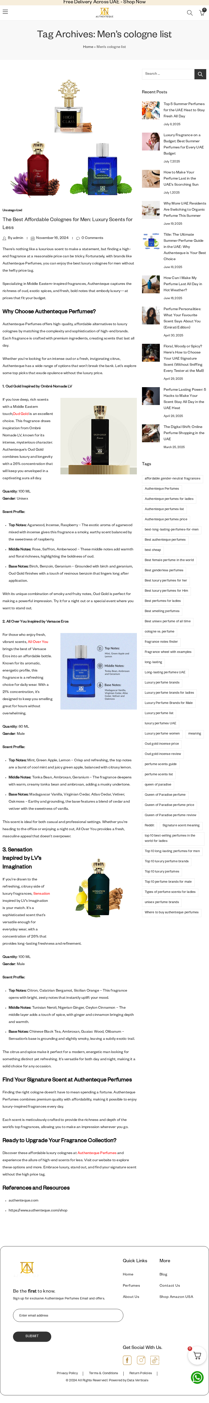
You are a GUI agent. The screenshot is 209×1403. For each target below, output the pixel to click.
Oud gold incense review (163, 754)
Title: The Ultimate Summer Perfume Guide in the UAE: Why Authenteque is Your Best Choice (185, 247)
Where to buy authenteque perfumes (172, 913)
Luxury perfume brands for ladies (169, 693)
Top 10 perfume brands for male (168, 882)
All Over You (38, 642)
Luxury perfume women (162, 734)
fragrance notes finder (161, 642)
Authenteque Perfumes (96, 1154)
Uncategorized (12, 210)
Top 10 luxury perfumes (162, 872)
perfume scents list (159, 775)
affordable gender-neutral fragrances (172, 479)
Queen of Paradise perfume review (170, 815)
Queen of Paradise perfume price (169, 805)
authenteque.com (23, 1201)
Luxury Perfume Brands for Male (169, 703)
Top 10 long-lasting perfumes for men (172, 851)
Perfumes (131, 1286)
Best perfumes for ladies (163, 601)
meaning (194, 734)
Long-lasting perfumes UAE (165, 673)
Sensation (41, 894)
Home (88, 47)
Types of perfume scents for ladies (170, 892)
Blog (163, 1275)
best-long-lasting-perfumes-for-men (172, 530)
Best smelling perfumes (162, 611)
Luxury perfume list (159, 713)
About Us (131, 1297)
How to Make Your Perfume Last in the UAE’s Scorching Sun (181, 179)
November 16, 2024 (52, 238)
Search (200, 74)
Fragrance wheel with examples (168, 652)
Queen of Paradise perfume (165, 795)
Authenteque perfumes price (166, 520)
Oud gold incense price (162, 744)
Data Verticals (137, 1381)
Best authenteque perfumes (165, 540)
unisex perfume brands (162, 902)
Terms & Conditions (103, 1373)
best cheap (153, 550)
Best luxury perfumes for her (166, 581)
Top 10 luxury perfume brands (167, 862)
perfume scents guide (161, 764)
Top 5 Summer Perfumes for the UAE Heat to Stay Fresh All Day (184, 111)
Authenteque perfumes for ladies (169, 499)
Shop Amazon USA (176, 1297)
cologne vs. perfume (160, 632)
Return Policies (140, 1373)
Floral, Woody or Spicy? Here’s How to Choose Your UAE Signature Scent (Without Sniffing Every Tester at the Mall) (184, 359)
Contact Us (170, 1286)
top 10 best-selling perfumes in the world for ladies (170, 838)
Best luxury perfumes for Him (166, 591)
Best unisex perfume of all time (168, 622)
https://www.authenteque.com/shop (38, 1211)
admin (18, 238)
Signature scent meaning (181, 826)
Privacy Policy (67, 1373)
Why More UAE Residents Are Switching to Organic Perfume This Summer (185, 210)
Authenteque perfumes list (164, 509)
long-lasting (153, 662)
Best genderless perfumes (164, 571)
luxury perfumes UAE (161, 724)
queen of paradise (158, 785)
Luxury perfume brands (162, 683)
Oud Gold (21, 414)
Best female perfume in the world (169, 560)
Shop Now (134, 2)
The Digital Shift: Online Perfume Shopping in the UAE (184, 433)
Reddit (149, 826)
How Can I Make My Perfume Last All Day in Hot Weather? (183, 284)
